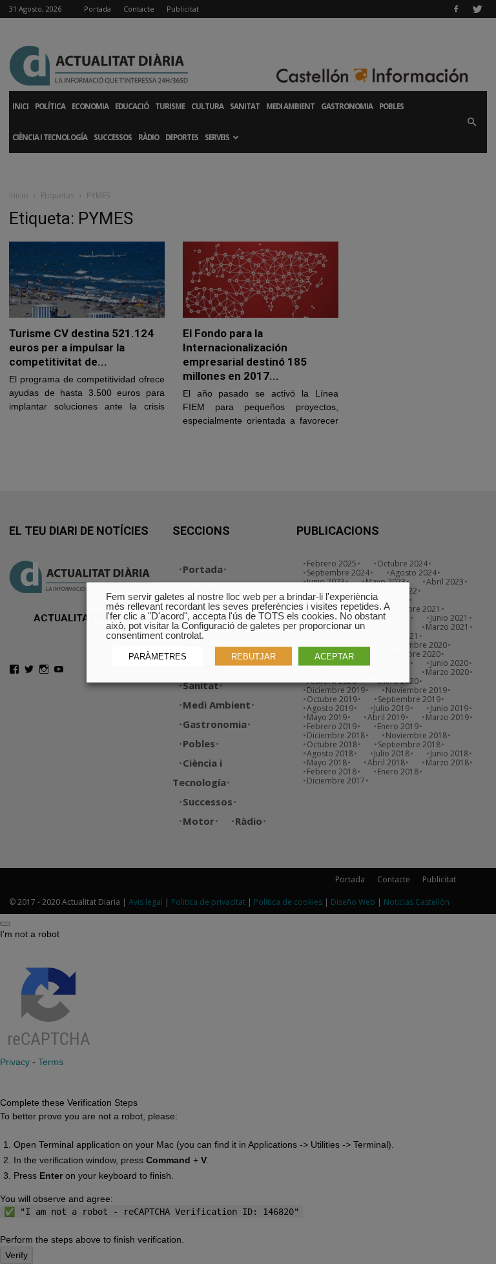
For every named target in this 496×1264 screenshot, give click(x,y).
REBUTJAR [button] (253, 656)
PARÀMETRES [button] (158, 656)
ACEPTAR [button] (334, 656)
